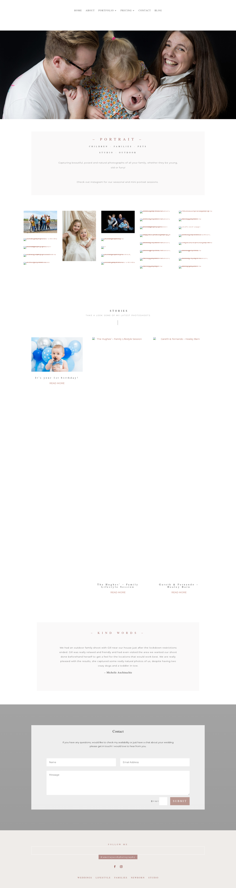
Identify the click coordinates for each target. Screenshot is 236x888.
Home (78, 10)
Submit (180, 801)
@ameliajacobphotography (118, 857)
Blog (158, 10)
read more (57, 383)
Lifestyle (103, 877)
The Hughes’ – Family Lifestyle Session (118, 585)
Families (120, 877)
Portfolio (106, 10)
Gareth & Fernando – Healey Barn (179, 585)
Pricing (126, 10)
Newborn (138, 877)
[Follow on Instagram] (121, 866)
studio (153, 877)
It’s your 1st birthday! (57, 377)
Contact (145, 10)
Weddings (85, 877)
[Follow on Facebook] (114, 866)
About (90, 10)
